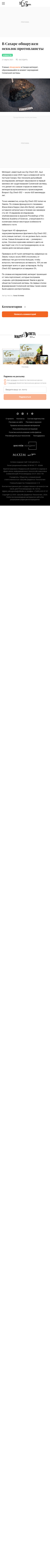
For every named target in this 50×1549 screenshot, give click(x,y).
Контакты (21, 419)
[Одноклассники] (27, 414)
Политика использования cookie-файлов (25, 432)
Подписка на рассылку (14, 376)
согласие (14, 380)
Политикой (12, 383)
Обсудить (23, 60)
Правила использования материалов (25, 425)
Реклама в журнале (33, 422)
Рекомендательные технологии (17, 436)
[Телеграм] (32, 414)
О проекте (10, 419)
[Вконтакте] (23, 414)
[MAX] (18, 414)
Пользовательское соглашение (25, 429)
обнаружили (14, 67)
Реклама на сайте (16, 422)
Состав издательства (35, 419)
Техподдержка (39, 436)
